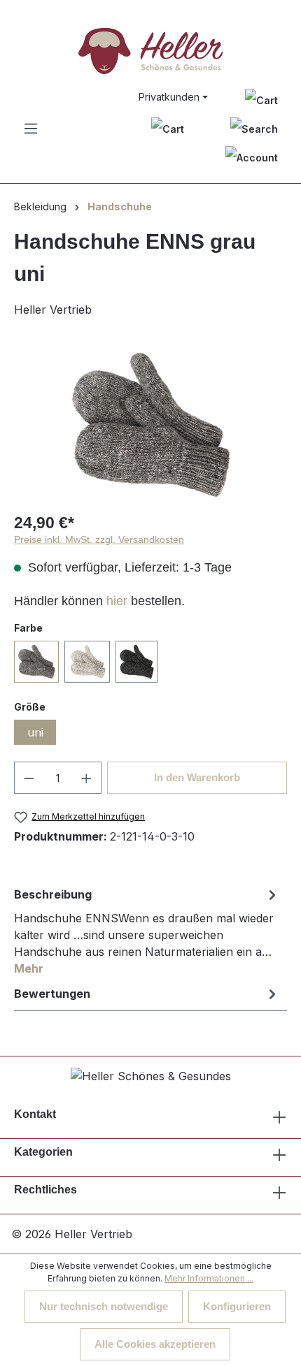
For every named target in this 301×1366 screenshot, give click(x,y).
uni (35, 732)
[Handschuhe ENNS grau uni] (150, 424)
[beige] (87, 662)
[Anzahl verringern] (28, 778)
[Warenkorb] (167, 129)
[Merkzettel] (261, 99)
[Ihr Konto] (251, 157)
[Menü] (31, 129)
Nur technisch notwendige (103, 1306)
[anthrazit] (136, 662)
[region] (150, 424)
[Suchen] (254, 129)
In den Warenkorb (197, 777)
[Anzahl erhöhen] (87, 778)
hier (116, 601)
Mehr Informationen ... (208, 1278)
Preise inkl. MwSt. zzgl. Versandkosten (99, 539)
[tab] (147, 930)
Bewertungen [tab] (52, 994)
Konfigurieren (237, 1306)
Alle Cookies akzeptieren (155, 1344)
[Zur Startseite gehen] (150, 51)
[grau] (36, 662)
